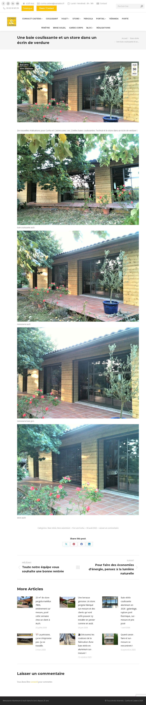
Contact (103, 3)
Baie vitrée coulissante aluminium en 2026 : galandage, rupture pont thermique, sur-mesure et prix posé (129, 610)
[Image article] (25, 602)
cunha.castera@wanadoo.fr (52, 3)
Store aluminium (26, 69)
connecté (34, 682)
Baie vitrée (24, 65)
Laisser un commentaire (108, 528)
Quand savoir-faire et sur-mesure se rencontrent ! (127, 640)
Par (78, 528)
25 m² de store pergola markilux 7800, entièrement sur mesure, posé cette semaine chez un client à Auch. (43, 610)
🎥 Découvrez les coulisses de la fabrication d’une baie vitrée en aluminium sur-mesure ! (86, 643)
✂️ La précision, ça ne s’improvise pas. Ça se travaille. (43, 640)
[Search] (142, 6)
